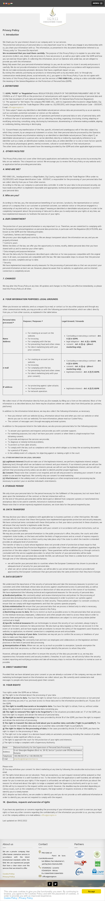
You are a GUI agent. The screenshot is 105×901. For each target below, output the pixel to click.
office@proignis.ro (16, 107)
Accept (91, 891)
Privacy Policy (26, 897)
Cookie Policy (11, 897)
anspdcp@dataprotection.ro (26, 759)
